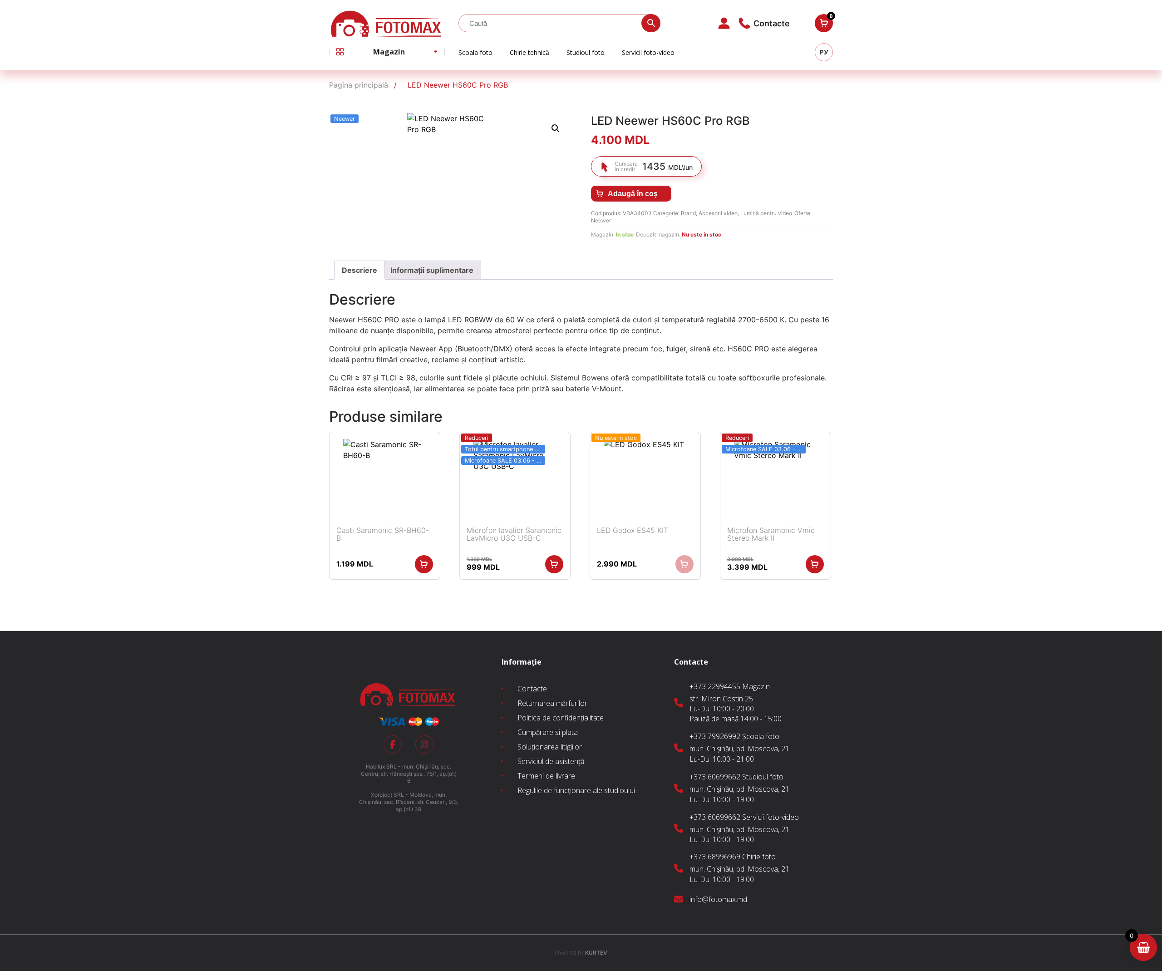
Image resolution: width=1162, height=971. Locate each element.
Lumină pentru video (766, 213)
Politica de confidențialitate (560, 717)
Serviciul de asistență (550, 761)
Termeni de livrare (546, 775)
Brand (688, 213)
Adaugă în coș (633, 193)
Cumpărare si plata (547, 732)
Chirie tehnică (529, 52)
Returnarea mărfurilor (552, 703)
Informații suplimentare (431, 270)
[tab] (359, 270)
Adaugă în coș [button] (424, 564)
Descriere (359, 270)
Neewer (601, 220)
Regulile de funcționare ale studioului (576, 790)
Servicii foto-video (648, 52)
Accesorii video (718, 213)
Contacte (532, 688)
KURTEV (581, 952)
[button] (555, 128)
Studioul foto (585, 52)
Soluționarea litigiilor (549, 746)
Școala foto (475, 52)
